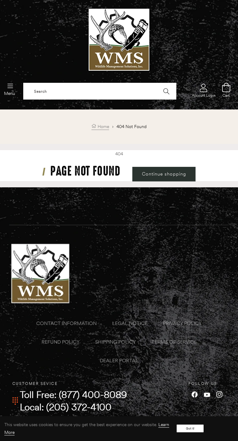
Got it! (190, 428)
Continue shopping (164, 174)
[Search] (166, 91)
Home (102, 126)
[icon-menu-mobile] (10, 86)
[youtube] (207, 394)
